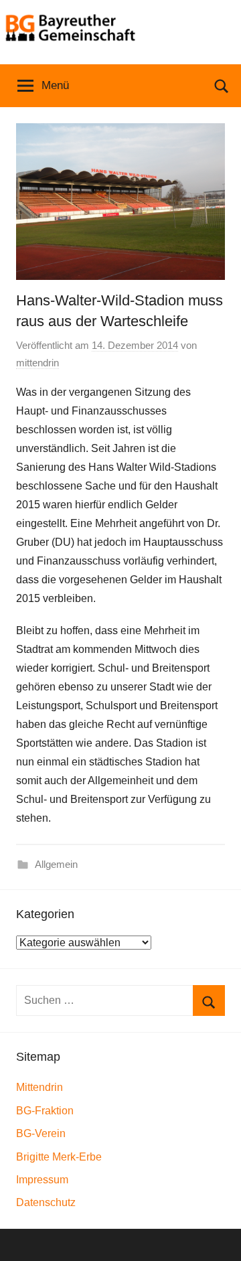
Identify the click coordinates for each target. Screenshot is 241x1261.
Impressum (42, 1179)
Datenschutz (46, 1202)
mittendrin (37, 362)
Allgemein (56, 864)
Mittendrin (39, 1087)
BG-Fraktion (45, 1110)
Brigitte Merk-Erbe (59, 1157)
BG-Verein (41, 1133)
